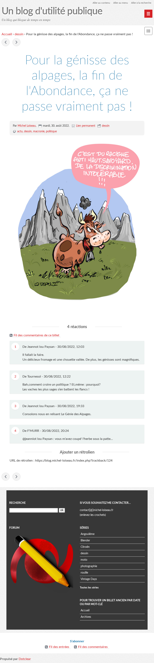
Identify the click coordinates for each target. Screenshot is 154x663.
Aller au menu (120, 3)
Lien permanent (85, 125)
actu (20, 131)
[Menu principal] (148, 14)
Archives (86, 617)
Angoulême (87, 534)
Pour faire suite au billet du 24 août (16, 42)
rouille (84, 572)
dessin (19, 34)
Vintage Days (89, 579)
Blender (85, 540)
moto (84, 559)
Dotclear (25, 659)
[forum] (41, 562)
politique (51, 131)
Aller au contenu (101, 3)
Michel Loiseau (27, 125)
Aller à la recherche (141, 3)
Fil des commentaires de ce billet (36, 335)
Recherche (17, 503)
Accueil (7, 34)
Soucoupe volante (6, 42)
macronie (39, 131)
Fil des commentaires (93, 647)
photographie (89, 566)
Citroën (85, 547)
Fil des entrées (59, 647)
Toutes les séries (89, 587)
